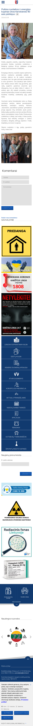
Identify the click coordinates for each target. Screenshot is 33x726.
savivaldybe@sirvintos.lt (22, 673)
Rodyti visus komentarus (9, 218)
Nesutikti (7, 718)
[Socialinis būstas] (24, 592)
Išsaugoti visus (21, 713)
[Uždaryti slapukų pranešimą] (31, 685)
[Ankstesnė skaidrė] (2, 636)
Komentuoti (7, 208)
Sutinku (7, 713)
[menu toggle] (3, 2)
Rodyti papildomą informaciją (12, 723)
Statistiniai (20, 706)
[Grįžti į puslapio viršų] (28, 659)
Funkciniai (12, 706)
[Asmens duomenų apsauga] (8, 592)
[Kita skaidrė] (30, 636)
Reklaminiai (6, 709)
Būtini (4, 706)
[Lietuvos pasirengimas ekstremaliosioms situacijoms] (16, 636)
